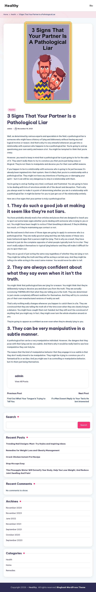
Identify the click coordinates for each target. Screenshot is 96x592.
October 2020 (13, 534)
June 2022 (11, 518)
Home (8, 565)
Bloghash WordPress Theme (71, 587)
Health (12, 110)
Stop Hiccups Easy (15, 463)
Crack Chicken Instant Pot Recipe (23, 457)
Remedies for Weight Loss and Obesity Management (32, 450)
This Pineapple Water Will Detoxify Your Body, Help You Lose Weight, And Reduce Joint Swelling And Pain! (47, 471)
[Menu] (91, 5)
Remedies (10, 570)
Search (11, 417)
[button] (21, 381)
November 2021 (13, 524)
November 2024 (14, 507)
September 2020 (14, 540)
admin (19, 376)
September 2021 (14, 529)
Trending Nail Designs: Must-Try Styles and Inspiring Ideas (36, 443)
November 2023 (14, 513)
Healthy (11, 5)
